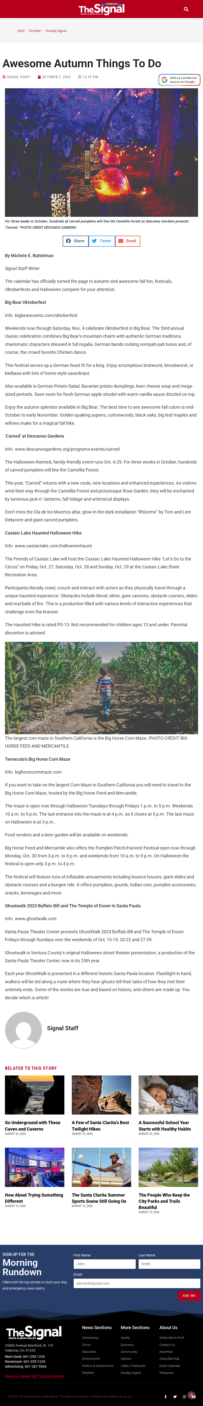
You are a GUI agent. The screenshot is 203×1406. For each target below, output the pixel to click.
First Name (82, 1255)
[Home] (11, 30)
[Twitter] (175, 1397)
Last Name (147, 1255)
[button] (16, 10)
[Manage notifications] (191, 1395)
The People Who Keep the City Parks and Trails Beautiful (164, 1201)
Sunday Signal (56, 30)
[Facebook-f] (165, 1397)
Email (78, 1274)
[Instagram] (184, 1397)
